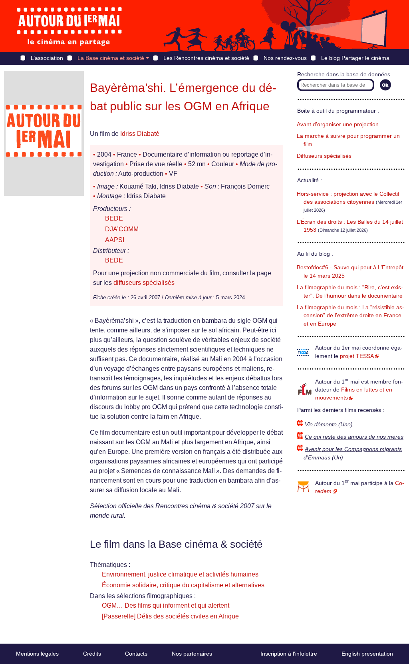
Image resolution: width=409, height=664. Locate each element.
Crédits (92, 653)
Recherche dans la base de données (343, 75)
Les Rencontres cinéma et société (206, 58)
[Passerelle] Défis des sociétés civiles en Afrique (170, 616)
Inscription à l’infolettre (288, 653)
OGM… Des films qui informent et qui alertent (165, 605)
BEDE (114, 218)
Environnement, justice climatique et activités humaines (180, 574)
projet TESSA (357, 356)
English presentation (367, 653)
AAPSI (114, 240)
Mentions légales (37, 653)
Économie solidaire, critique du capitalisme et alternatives (183, 585)
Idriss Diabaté (139, 133)
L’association (47, 58)
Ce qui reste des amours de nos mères (354, 437)
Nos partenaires (192, 653)
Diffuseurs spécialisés (324, 156)
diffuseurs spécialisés (144, 282)
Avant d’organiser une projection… (340, 124)
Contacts (136, 653)
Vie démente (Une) (329, 424)
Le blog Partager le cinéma (355, 58)
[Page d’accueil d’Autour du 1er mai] (70, 26)
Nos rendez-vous (285, 58)
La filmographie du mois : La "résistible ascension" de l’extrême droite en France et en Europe (350, 315)
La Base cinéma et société (110, 58)
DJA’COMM (122, 229)
